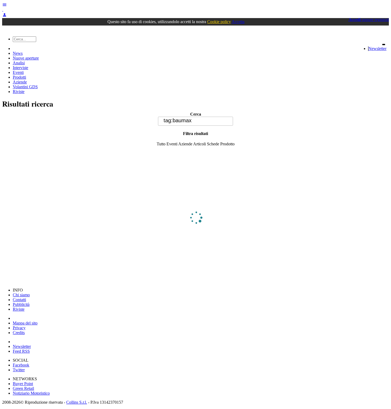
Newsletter (377, 48)
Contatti (19, 299)
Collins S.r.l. (76, 402)
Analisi (19, 63)
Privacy (19, 328)
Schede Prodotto (221, 144)
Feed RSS (21, 351)
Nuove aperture (26, 58)
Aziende (20, 82)
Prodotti (19, 77)
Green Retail (23, 388)
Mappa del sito (25, 323)
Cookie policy (219, 21)
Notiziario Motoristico (31, 393)
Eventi (18, 72)
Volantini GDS (25, 87)
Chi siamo (21, 295)
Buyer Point (23, 383)
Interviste (20, 67)
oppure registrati (368, 19)
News (18, 53)
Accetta (238, 21)
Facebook (21, 365)
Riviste (18, 91)
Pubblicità (21, 304)
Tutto (161, 144)
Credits (19, 332)
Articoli (199, 144)
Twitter (19, 370)
